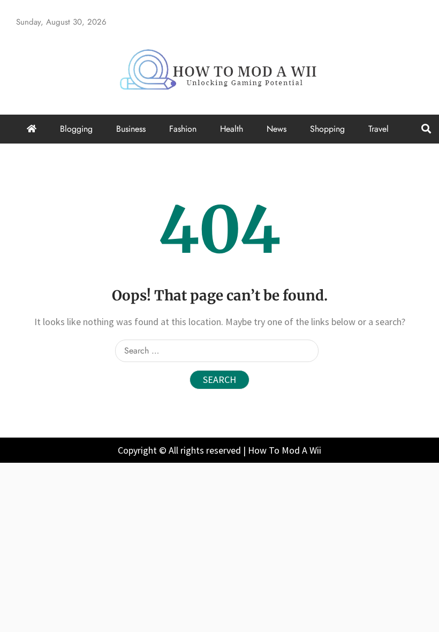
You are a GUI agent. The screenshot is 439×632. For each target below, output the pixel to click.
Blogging (76, 129)
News (276, 129)
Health (231, 129)
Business (131, 129)
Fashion (182, 129)
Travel (378, 129)
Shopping (327, 129)
